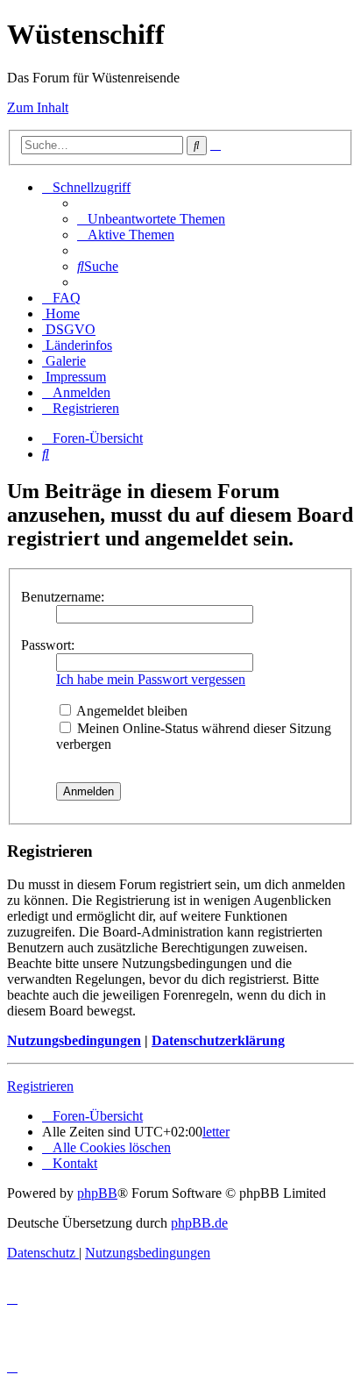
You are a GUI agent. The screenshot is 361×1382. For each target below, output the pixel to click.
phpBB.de (199, 1222)
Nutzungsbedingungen (74, 1040)
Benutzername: (62, 596)
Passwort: (47, 645)
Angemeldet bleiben (131, 710)
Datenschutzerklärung (218, 1040)
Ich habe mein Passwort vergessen (150, 679)
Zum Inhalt (37, 107)
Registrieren (40, 1086)
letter (216, 1131)
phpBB (97, 1193)
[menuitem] (151, 218)
